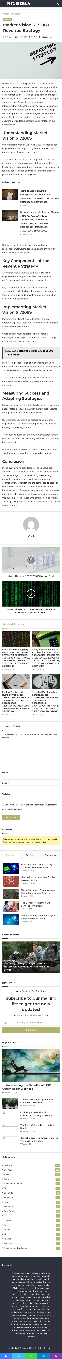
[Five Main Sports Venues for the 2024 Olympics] (11, 881)
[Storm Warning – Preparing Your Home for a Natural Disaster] (11, 894)
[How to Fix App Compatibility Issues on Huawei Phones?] (11, 868)
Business (8, 1170)
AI (5, 1234)
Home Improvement (13, 1183)
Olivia (9, 37)
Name (5, 772)
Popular (10, 855)
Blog (6, 1188)
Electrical (8, 1243)
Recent (29, 855)
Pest (6, 1225)
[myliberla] (18, 3)
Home (8, 14)
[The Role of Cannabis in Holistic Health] (10, 1129)
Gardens (8, 1220)
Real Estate (9, 1211)
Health (7, 1174)
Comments (50, 855)
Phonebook (9, 1197)
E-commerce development (16, 1248)
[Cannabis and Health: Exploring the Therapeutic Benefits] (10, 1142)
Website (6, 794)
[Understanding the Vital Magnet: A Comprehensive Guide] (11, 919)
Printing (7, 1239)
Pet (5, 1216)
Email (5, 783)
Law (6, 1202)
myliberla (16, 14)
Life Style (8, 1193)
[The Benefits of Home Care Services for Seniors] (11, 906)
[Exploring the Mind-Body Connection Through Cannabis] (10, 1116)
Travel (7, 1229)
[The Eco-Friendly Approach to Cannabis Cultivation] (10, 1103)
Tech (6, 1179)
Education (8, 1206)
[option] (31, 957)
